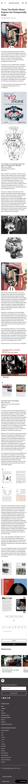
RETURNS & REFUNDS (5, 717)
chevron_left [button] (1, 653)
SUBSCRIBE (13, 693)
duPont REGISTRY (5, 730)
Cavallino (3, 750)
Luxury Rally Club (4, 755)
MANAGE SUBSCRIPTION (6, 724)
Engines (11, 616)
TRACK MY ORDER (5, 715)
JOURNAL (3, 708)
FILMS (2, 706)
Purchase (3, 407)
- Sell (2, 735)
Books (7, 616)
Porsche (20, 616)
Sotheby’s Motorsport (5, 759)
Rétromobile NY (4, 753)
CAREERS (3, 722)
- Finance (3, 737)
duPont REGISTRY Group (8, 768)
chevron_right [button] (26, 653)
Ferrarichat (3, 746)
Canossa (3, 748)
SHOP (2, 710)
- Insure (2, 739)
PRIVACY (3, 719)
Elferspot (3, 762)
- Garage (3, 744)
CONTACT (3, 713)
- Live (2, 741)
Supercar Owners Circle (6, 757)
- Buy (2, 732)
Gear (16, 616)
